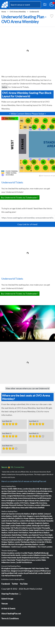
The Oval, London (36, 540)
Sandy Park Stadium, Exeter (24, 530)
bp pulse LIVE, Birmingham (39, 489)
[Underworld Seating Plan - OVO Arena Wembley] (52, 17)
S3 (28, 168)
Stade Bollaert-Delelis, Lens (22, 535)
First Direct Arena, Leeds (17, 493)
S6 (34, 162)
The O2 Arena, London (31, 505)
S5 (37, 168)
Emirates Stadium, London (15, 521)
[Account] (51, 4)
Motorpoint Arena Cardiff (32, 498)
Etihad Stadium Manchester (36, 521)
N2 (25, 127)
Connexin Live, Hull (23, 491)
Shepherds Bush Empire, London (34, 557)
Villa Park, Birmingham (16, 544)
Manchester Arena (16, 498)
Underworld (34, 12)
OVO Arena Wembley (18, 12)
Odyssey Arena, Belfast (36, 500)
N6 (34, 127)
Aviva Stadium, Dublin (9, 516)
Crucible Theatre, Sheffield (30, 553)
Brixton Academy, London (11, 553)
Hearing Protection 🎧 (11, 593)
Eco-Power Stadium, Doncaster (31, 518)
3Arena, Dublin (7, 489)
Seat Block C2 (33, 421)
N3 (28, 121)
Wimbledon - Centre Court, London (14, 547)
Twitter (15, 583)
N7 (45, 121)
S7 (45, 168)
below (4, 87)
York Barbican (26, 562)
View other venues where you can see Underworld (27, 388)
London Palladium (34, 555)
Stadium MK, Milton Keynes (37, 537)
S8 (43, 162)
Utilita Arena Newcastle (19, 507)
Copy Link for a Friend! (27, 224)
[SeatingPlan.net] (4, 4)
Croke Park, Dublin (13, 518)
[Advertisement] (27, 51)
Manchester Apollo (14, 557)
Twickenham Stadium (28, 542)
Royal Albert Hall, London (14, 573)
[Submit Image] (44, 4)
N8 (43, 127)
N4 (30, 127)
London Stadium (16, 525)
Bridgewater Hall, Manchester (33, 568)
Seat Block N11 (7, 446)
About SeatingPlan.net (11, 613)
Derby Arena (35, 491)
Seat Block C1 (7, 433)
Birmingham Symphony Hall (11, 568)
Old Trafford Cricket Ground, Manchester (26, 528)
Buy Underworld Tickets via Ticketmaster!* (19, 197)
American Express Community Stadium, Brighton (19, 514)
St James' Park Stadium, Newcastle (24, 532)
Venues (4, 603)
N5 (36, 121)
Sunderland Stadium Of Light (19, 540)
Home (3, 12)
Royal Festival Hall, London (34, 573)
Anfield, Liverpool (44, 514)
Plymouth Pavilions (16, 505)
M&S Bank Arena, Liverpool (23, 496)
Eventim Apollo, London (18, 555)
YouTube (24, 583)
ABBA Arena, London (21, 489)
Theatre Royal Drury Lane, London (28, 560)
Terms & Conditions (10, 618)
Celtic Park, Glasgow (25, 516)
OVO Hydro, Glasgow (28, 503)
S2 (25, 162)
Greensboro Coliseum (34, 493)
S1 (22, 168)
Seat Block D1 (34, 433)
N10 (52, 127)
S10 (52, 162)
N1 (21, 121)
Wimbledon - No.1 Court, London (40, 547)
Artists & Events (8, 608)
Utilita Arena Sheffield (36, 507)
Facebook (5, 583)
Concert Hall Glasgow (25, 571)
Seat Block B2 (7, 421)
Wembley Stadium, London (35, 544)
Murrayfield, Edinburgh (31, 525)
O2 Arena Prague (21, 500)
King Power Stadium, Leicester (23, 523)
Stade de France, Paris (40, 535)
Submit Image (7, 598)
